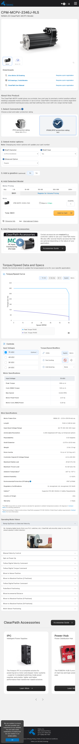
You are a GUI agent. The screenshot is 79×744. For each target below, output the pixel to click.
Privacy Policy (31, 739)
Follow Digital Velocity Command (15, 563)
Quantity (71, 201)
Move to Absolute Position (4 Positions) (17, 598)
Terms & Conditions (52, 739)
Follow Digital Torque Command (15, 568)
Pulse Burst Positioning (11, 588)
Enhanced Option (11, 159)
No (30, 173)
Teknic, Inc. (41, 729)
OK (12, 740)
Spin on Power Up (9, 558)
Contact (24, 739)
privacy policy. (12, 735)
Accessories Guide (51, 248)
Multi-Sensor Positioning (12, 608)
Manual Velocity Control (12, 553)
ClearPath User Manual (16, 85)
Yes (36, 173)
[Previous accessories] (36, 699)
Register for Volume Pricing (48, 193)
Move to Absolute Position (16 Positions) (17, 603)
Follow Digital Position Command (15, 583)
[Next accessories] (43, 699)
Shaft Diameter (10, 150)
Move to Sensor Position (12, 573)
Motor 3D (17, 64)
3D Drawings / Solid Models (18, 80)
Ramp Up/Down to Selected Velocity (16, 523)
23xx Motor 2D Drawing (16, 75)
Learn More (24, 688)
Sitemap (45, 741)
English (66, 278)
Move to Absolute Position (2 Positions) (17, 578)
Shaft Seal (46, 150)
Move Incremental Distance (13, 593)
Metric (72, 278)
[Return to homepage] (7, 5)
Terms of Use (41, 739)
